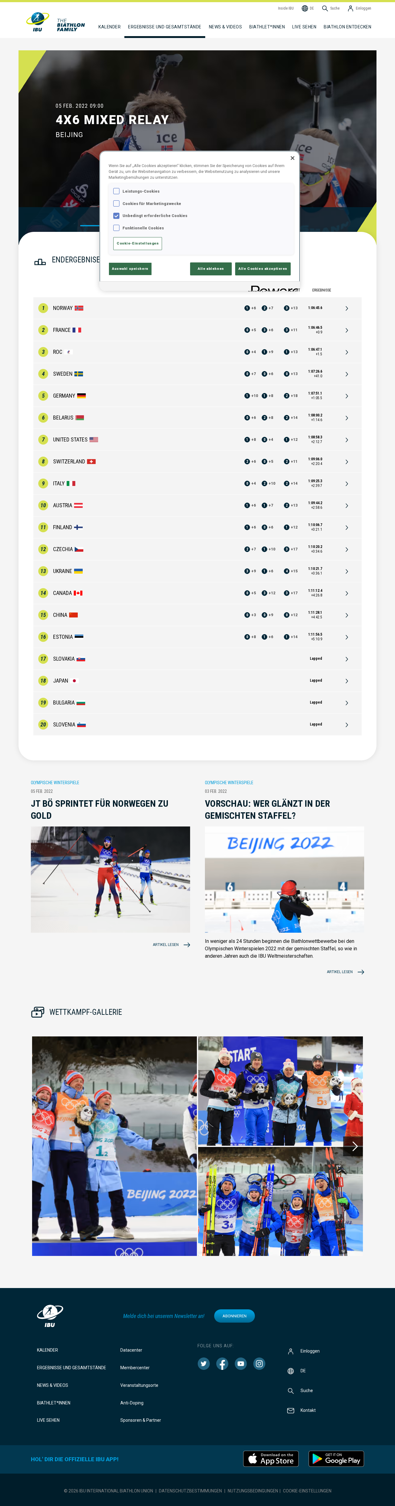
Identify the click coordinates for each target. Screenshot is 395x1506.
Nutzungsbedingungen (253, 1490)
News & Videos (52, 1385)
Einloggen (310, 1351)
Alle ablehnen (211, 268)
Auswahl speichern (130, 268)
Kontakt (308, 1410)
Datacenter (131, 1350)
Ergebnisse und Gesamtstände (71, 1367)
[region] (199, 221)
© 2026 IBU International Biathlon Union (108, 1490)
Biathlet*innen (53, 1402)
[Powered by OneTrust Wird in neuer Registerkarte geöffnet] (273, 287)
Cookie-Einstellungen (307, 1490)
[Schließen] (292, 158)
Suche (307, 1390)
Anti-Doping (131, 1402)
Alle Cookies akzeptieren (263, 268)
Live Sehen (304, 26)
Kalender (47, 1350)
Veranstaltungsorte (139, 1385)
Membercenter (135, 1367)
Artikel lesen (166, 945)
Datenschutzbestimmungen (190, 1490)
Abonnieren (234, 1316)
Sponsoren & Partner (140, 1420)
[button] (114, 1146)
